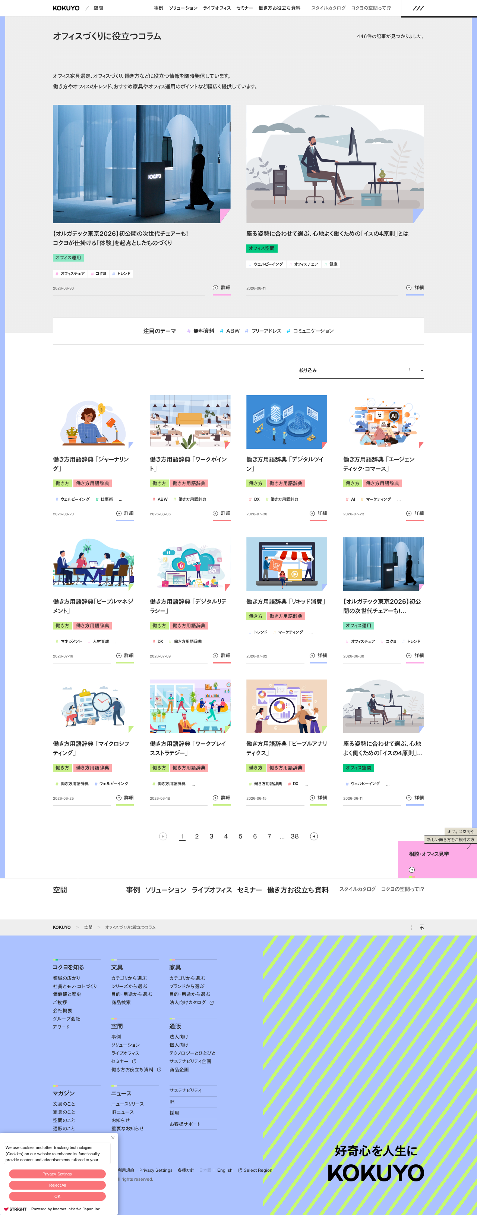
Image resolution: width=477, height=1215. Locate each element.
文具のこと (64, 1104)
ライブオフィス (217, 8)
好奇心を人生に (376, 1151)
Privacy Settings (57, 1174)
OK (57, 1196)
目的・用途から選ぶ (131, 994)
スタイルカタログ (329, 8)
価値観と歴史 (67, 994)
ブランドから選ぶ (187, 986)
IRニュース (122, 1112)
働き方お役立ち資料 (280, 8)
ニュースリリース (127, 1104)
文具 (117, 967)
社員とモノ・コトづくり (75, 986)
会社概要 (62, 1010)
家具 (175, 967)
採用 (174, 1112)
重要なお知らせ (127, 1128)
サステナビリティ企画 (190, 1061)
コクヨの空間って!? (371, 8)
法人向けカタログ (189, 1002)
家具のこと (64, 1112)
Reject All (57, 1185)
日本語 (205, 1170)
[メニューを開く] (418, 8)
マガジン (64, 1093)
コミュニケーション (310, 331)
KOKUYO (62, 927)
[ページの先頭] (421, 927)
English (225, 1170)
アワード (61, 1027)
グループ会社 (66, 1018)
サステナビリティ (186, 1090)
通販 (175, 1026)
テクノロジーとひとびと (193, 1053)
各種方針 (186, 1170)
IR (172, 1101)
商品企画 (179, 1069)
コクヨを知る (68, 967)
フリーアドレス (263, 331)
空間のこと (64, 1120)
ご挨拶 (60, 1002)
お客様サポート (185, 1124)
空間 (98, 8)
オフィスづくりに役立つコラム (130, 927)
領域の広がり (66, 978)
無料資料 (201, 331)
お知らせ (120, 1120)
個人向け (179, 1045)
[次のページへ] (314, 836)
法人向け (179, 1036)
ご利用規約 (124, 1170)
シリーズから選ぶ (129, 986)
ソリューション (183, 8)
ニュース (121, 1093)
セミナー (244, 8)
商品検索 (121, 1002)
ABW (230, 331)
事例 (159, 8)
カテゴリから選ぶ (129, 978)
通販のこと (64, 1128)
